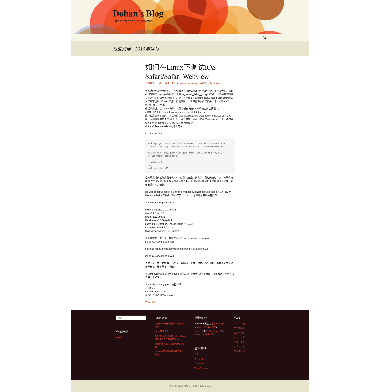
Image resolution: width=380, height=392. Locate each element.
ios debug (192, 83)
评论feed (198, 363)
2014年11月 (239, 351)
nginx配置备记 (161, 331)
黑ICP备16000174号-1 (179, 386)
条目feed (198, 359)
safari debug (214, 83)
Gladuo (197, 331)
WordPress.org (201, 368)
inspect (182, 83)
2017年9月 (239, 328)
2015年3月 (239, 342)
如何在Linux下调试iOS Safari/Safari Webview (180, 71)
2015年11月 (239, 337)
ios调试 (202, 83)
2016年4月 (239, 333)
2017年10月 (239, 323)
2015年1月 (239, 346)
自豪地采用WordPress (200, 386)
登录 (196, 354)
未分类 (170, 83)
